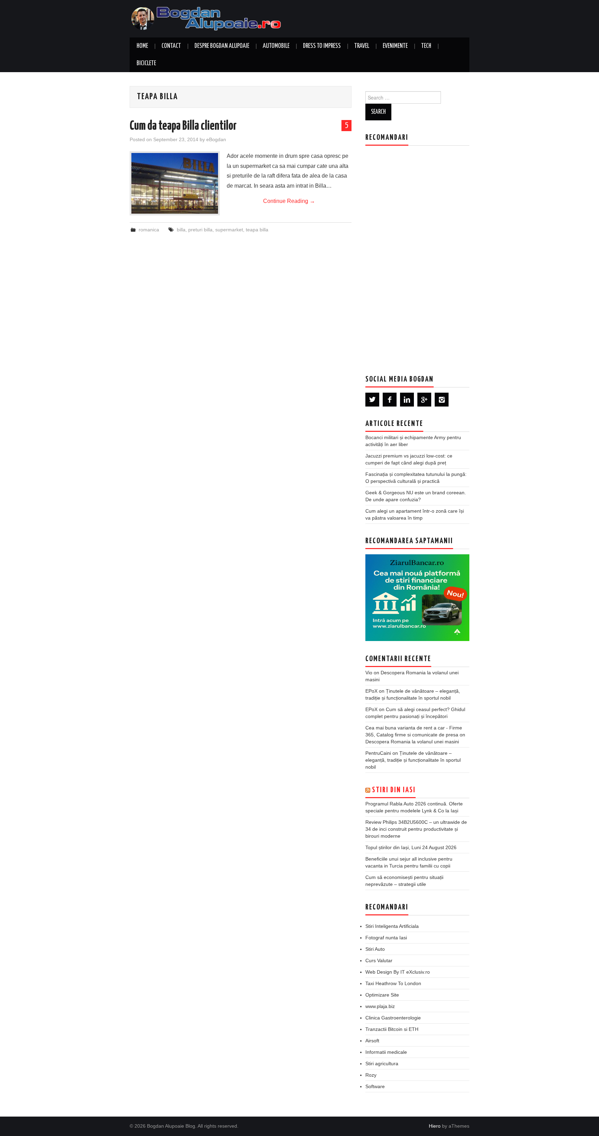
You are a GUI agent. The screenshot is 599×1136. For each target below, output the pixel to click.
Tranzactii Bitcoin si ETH (391, 1029)
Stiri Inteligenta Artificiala (392, 926)
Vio (368, 672)
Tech (426, 46)
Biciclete (146, 63)
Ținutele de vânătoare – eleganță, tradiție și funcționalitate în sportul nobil (413, 760)
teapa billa (257, 229)
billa (181, 229)
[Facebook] (390, 400)
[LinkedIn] (407, 400)
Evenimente (395, 46)
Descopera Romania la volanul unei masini (412, 741)
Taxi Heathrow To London (393, 983)
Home (142, 46)
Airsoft (372, 1040)
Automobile (276, 46)
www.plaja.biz (380, 1006)
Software (375, 1086)
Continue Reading (289, 201)
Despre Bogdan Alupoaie (221, 46)
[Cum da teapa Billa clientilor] (174, 183)
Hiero (435, 1126)
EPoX (371, 691)
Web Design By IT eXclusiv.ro (397, 972)
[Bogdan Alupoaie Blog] (208, 18)
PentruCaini (378, 753)
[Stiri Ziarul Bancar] (417, 597)
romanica (149, 229)
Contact (171, 46)
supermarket (229, 229)
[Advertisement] (417, 255)
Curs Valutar (378, 960)
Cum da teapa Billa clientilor (183, 126)
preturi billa (200, 229)
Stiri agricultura (381, 1063)
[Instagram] (442, 400)
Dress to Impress (322, 46)
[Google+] (424, 400)
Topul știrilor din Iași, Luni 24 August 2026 (411, 847)
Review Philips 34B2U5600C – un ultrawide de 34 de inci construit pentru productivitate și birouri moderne (416, 829)
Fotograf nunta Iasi (386, 937)
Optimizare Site (382, 995)
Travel (361, 46)
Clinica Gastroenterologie (393, 1017)
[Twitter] (372, 400)
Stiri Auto (375, 949)
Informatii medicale (386, 1052)
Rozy (370, 1075)
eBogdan (216, 139)
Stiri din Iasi (394, 790)
